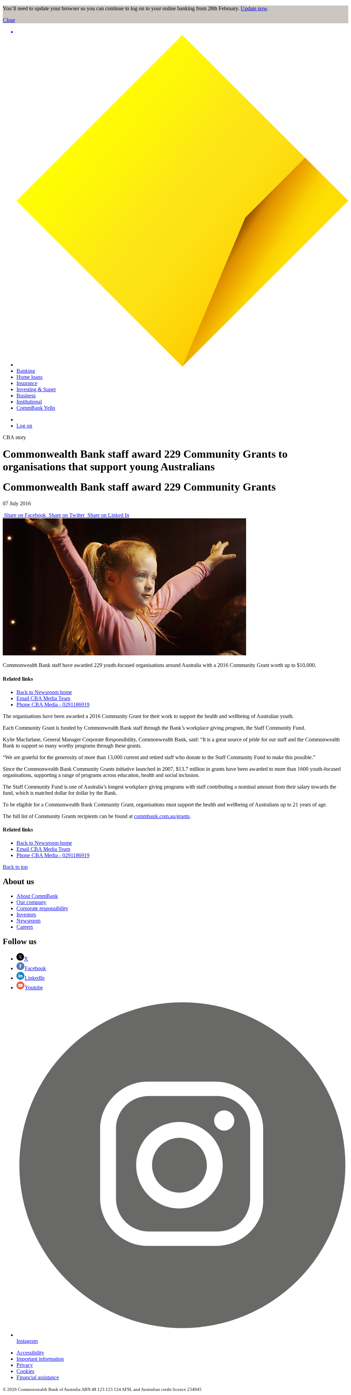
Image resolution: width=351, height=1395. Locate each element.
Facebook (35, 968)
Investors (26, 914)
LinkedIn (35, 978)
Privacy (24, 1365)
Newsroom (28, 921)
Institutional (29, 402)
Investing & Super (36, 389)
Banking (25, 371)
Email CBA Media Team (43, 698)
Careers (24, 927)
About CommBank (37, 896)
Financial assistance (37, 1377)
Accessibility (30, 1353)
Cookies (25, 1371)
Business (26, 395)
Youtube (34, 987)
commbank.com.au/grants (162, 816)
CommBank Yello (35, 408)
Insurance (26, 383)
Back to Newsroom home (44, 692)
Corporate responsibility (42, 908)
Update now (254, 8)
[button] (182, 32)
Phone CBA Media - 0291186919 (52, 704)
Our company (31, 902)
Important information (40, 1359)
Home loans (29, 377)
